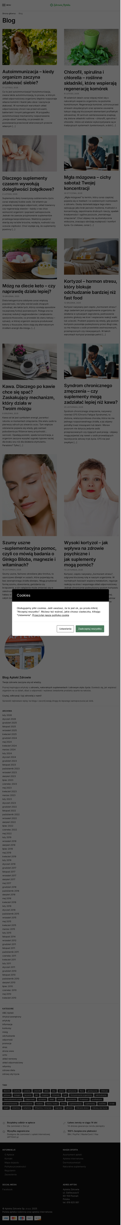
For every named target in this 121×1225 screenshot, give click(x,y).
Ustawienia (65, 628)
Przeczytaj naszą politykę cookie (50, 615)
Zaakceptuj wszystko (90, 628)
